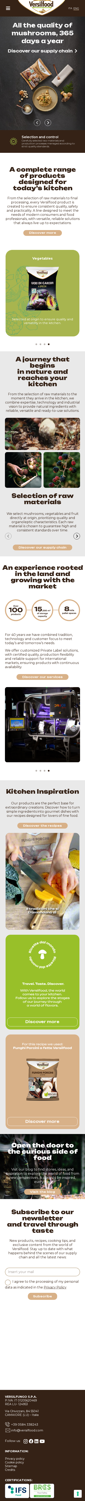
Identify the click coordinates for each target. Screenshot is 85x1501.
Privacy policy (15, 1459)
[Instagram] (26, 1441)
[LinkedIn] (36, 1441)
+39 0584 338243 (24, 1424)
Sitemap (11, 1466)
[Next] (48, 122)
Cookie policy (14, 1462)
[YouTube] (42, 1441)
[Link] (42, 293)
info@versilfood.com (27, 1430)
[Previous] (37, 122)
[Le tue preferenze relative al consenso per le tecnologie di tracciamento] (78, 1494)
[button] (8, 8)
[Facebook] (31, 1441)
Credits (10, 1470)
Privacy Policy (55, 1287)
